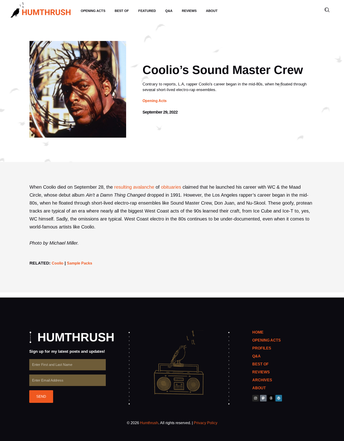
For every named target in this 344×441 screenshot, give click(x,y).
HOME (257, 332)
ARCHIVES (262, 380)
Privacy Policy (205, 423)
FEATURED (147, 11)
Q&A (168, 11)
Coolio (57, 263)
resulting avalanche (134, 187)
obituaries (171, 187)
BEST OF (122, 11)
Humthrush (149, 423)
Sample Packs (79, 263)
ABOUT (212, 11)
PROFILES (261, 348)
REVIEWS (189, 11)
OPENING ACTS (93, 11)
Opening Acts (155, 101)
